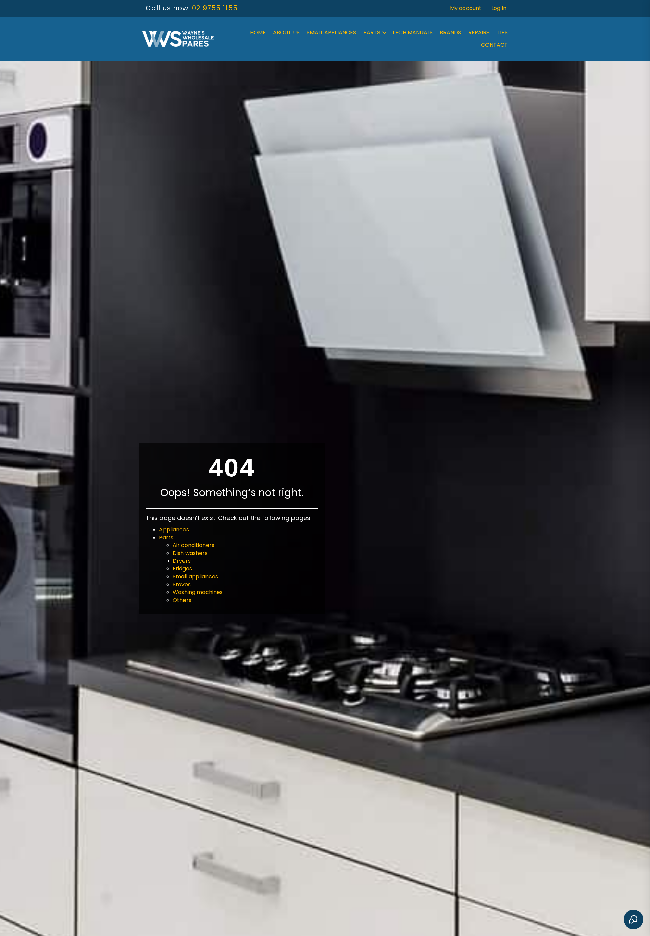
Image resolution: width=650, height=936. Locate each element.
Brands (450, 33)
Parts (371, 33)
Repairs (479, 33)
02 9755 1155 (215, 8)
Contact (494, 45)
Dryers (182, 561)
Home (258, 33)
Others (182, 600)
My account (465, 8)
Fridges (182, 568)
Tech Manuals (412, 33)
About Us (286, 33)
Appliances (174, 529)
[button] (384, 33)
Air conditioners (193, 545)
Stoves (182, 584)
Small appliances (195, 576)
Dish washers (190, 553)
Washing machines (198, 592)
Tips (502, 33)
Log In (498, 8)
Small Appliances (331, 33)
